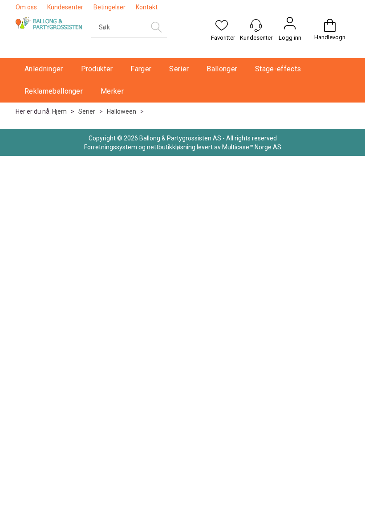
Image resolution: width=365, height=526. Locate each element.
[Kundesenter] (255, 25)
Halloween (121, 111)
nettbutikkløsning (171, 147)
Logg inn (290, 37)
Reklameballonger (53, 91)
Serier (179, 69)
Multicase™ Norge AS (251, 147)
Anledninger (43, 69)
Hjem (59, 111)
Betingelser (109, 7)
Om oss (26, 7)
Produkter (97, 69)
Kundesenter (65, 7)
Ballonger (222, 69)
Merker (112, 91)
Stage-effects (278, 69)
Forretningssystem (110, 147)
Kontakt (147, 7)
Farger (140, 69)
